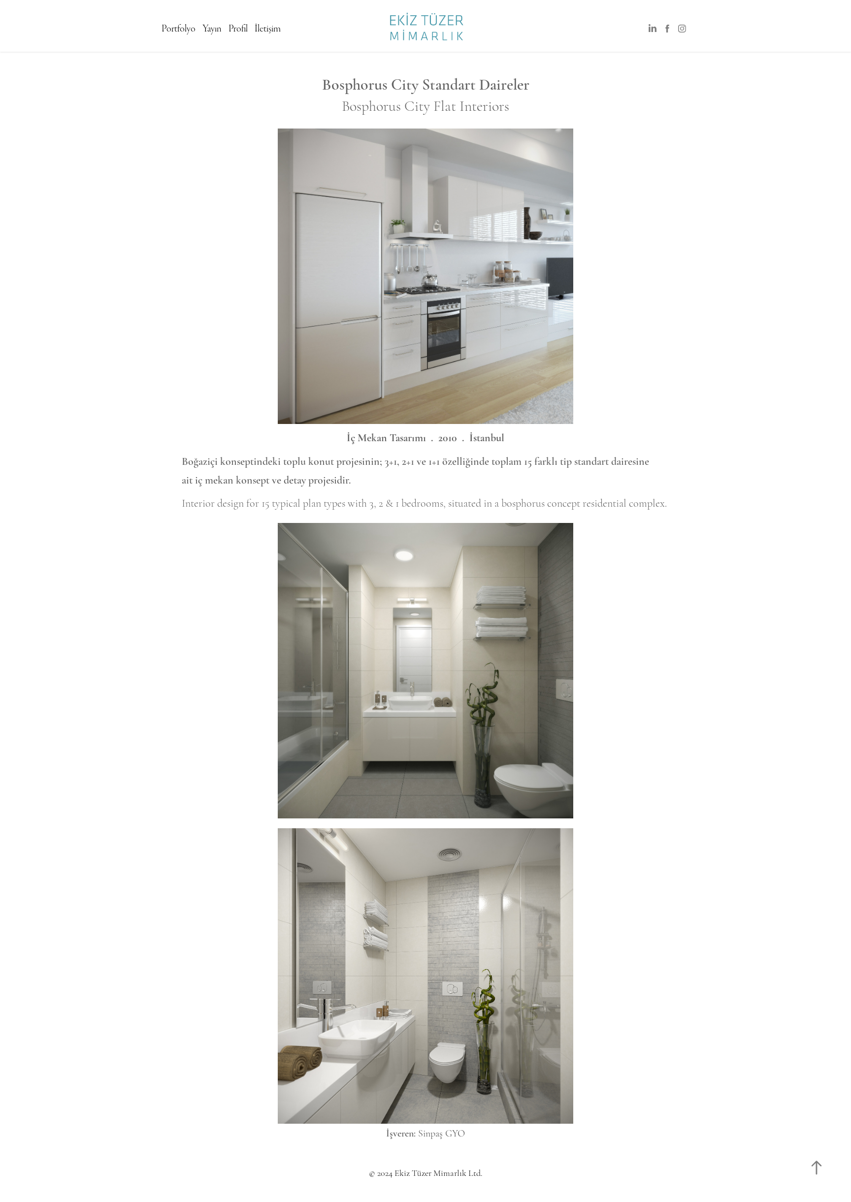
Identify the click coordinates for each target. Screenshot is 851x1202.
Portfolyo (179, 28)
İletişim (268, 28)
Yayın (212, 28)
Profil (238, 28)
